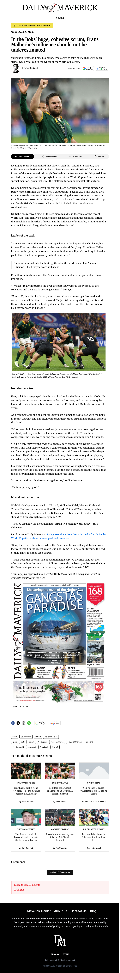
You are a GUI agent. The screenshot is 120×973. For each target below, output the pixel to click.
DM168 (38, 737)
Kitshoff (55, 747)
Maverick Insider (39, 911)
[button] (88, 68)
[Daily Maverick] (60, 8)
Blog (93, 911)
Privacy (55, 954)
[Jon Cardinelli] (15, 68)
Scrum (32, 742)
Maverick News (50, 737)
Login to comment (60, 872)
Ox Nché (89, 742)
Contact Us (78, 911)
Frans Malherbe (57, 742)
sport (14, 742)
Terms (66, 954)
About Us (60, 911)
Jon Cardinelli (31, 68)
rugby (22, 742)
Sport (14, 737)
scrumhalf (32, 747)
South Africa (26, 737)
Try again (19, 889)
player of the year (74, 742)
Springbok (42, 742)
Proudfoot (44, 747)
